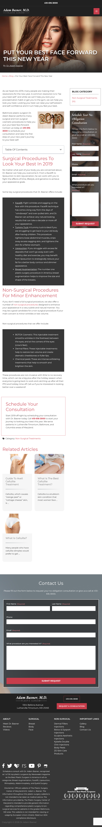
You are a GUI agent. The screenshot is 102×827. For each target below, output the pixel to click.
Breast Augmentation (26, 269)
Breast (32, 724)
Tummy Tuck (21, 227)
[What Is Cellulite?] (17, 523)
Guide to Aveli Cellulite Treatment (14, 481)
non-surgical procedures (26, 305)
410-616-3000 (38, 418)
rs (24, 766)
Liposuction (21, 248)
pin (39, 766)
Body (31, 726)
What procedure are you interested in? (83, 187)
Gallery (83, 724)
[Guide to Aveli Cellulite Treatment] (17, 464)
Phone (75, 164)
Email (78, 174)
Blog (11, 76)
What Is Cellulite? (16, 538)
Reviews (7, 726)
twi (9, 766)
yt (32, 766)
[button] (61, 150)
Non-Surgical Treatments (28, 438)
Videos (6, 729)
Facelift (18, 203)
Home (4, 76)
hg (17, 766)
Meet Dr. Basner (11, 724)
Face (31, 729)
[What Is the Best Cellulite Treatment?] (49, 464)
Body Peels (59, 747)
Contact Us (85, 729)
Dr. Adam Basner (14, 66)
